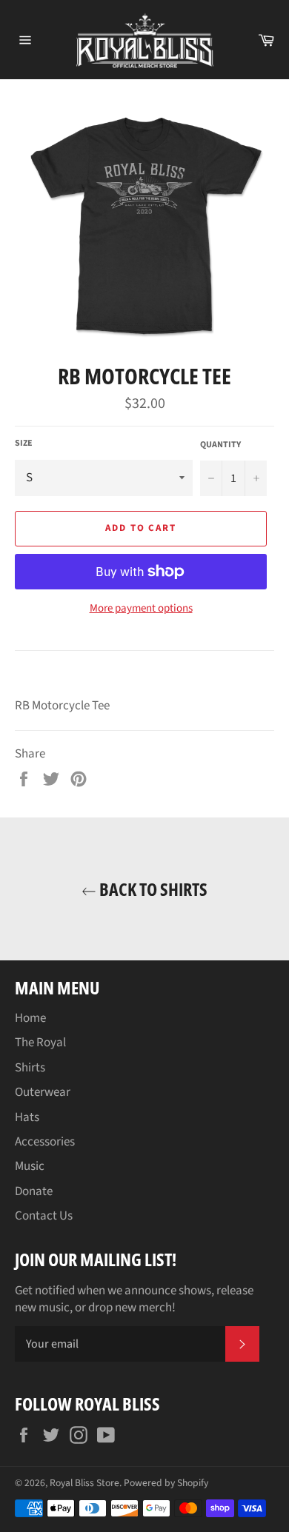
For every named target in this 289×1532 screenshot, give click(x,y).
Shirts (30, 1068)
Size (24, 443)
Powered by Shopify (166, 1483)
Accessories (45, 1142)
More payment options (141, 608)
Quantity (220, 445)
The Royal (40, 1042)
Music (29, 1166)
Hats (27, 1117)
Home (30, 1018)
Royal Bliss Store (84, 1483)
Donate (34, 1191)
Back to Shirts (151, 889)
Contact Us (44, 1216)
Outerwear (42, 1092)
